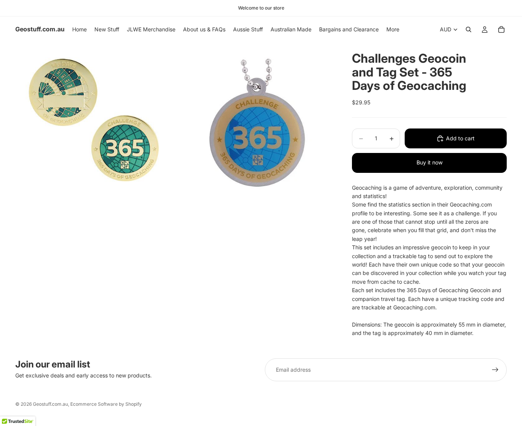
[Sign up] (495, 370)
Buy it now (430, 162)
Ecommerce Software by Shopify (106, 404)
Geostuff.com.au (50, 404)
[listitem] (393, 29)
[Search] (468, 29)
